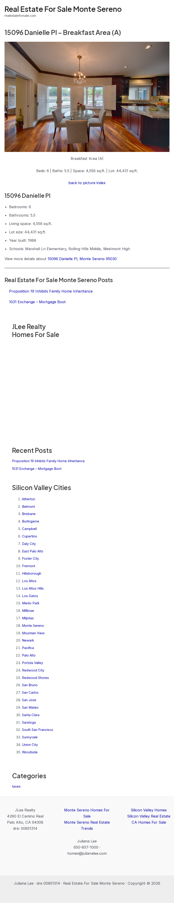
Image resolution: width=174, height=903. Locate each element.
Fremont (28, 566)
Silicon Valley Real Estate (148, 816)
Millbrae (28, 611)
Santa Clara (30, 715)
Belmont (28, 507)
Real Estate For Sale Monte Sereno (63, 8)
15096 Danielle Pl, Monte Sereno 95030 (82, 258)
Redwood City (33, 670)
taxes (16, 786)
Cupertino (29, 536)
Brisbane (29, 514)
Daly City (29, 544)
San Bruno (30, 685)
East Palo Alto (32, 551)
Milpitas (28, 618)
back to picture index (87, 183)
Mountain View (33, 633)
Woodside (30, 752)
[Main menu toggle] (164, 11)
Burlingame (30, 521)
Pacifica (28, 648)
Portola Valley (32, 663)
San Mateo (30, 707)
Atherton (28, 499)
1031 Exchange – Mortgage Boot (36, 469)
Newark (28, 640)
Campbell (29, 529)
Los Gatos (30, 596)
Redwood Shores (35, 678)
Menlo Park (30, 603)
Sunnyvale (30, 737)
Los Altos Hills (33, 588)
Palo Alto (29, 655)
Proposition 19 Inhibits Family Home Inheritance (48, 461)
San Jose (29, 700)
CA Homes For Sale (149, 822)
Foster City (30, 558)
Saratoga (29, 722)
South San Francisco (37, 730)
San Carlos (30, 693)
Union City (30, 745)
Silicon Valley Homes (149, 810)
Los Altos (29, 581)
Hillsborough (31, 573)
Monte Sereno (33, 626)
